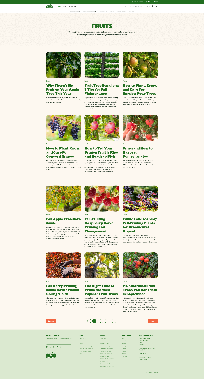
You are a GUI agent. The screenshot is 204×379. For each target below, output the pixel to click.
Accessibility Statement (107, 366)
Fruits (48, 81)
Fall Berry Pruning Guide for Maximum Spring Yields (62, 290)
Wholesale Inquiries (106, 353)
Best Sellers (83, 338)
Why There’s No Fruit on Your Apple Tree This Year (62, 89)
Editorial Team (104, 343)
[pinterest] (60, 347)
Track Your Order (144, 338)
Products (131, 11)
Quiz (149, 1)
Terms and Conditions (106, 363)
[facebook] (47, 347)
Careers (102, 341)
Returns (141, 344)
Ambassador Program (106, 348)
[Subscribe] (69, 343)
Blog (123, 338)
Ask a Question (143, 340)
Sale (81, 353)
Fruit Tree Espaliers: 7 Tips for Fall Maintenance (101, 89)
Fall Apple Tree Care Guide (63, 221)
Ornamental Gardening (89, 11)
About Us (103, 338)
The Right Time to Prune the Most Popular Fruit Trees (101, 290)
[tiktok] (57, 347)
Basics (112, 11)
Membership (72, 6)
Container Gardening (86, 346)
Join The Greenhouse (138, 1)
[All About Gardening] (49, 6)
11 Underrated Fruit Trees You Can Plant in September (140, 290)
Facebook (124, 351)
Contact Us (142, 353)
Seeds (81, 343)
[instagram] (50, 347)
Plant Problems (121, 11)
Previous (51, 321)
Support (156, 1)
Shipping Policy (104, 356)
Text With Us (125, 356)
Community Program (106, 346)
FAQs (140, 342)
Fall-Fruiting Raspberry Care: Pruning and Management (98, 225)
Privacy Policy (104, 361)
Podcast (124, 343)
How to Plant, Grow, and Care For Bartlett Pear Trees (140, 89)
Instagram (125, 346)
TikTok (124, 348)
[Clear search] (147, 6)
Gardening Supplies (85, 351)
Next (152, 321)
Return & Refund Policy (107, 358)
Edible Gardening (75, 11)
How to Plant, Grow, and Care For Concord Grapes (63, 152)
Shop (65, 6)
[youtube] (54, 347)
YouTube (124, 341)
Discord (124, 353)
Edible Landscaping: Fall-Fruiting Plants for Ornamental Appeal (140, 225)
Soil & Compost (103, 11)
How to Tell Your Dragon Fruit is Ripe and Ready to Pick (101, 152)
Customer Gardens (105, 351)
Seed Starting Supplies (86, 348)
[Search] (123, 6)
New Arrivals (83, 341)
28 (114, 321)
